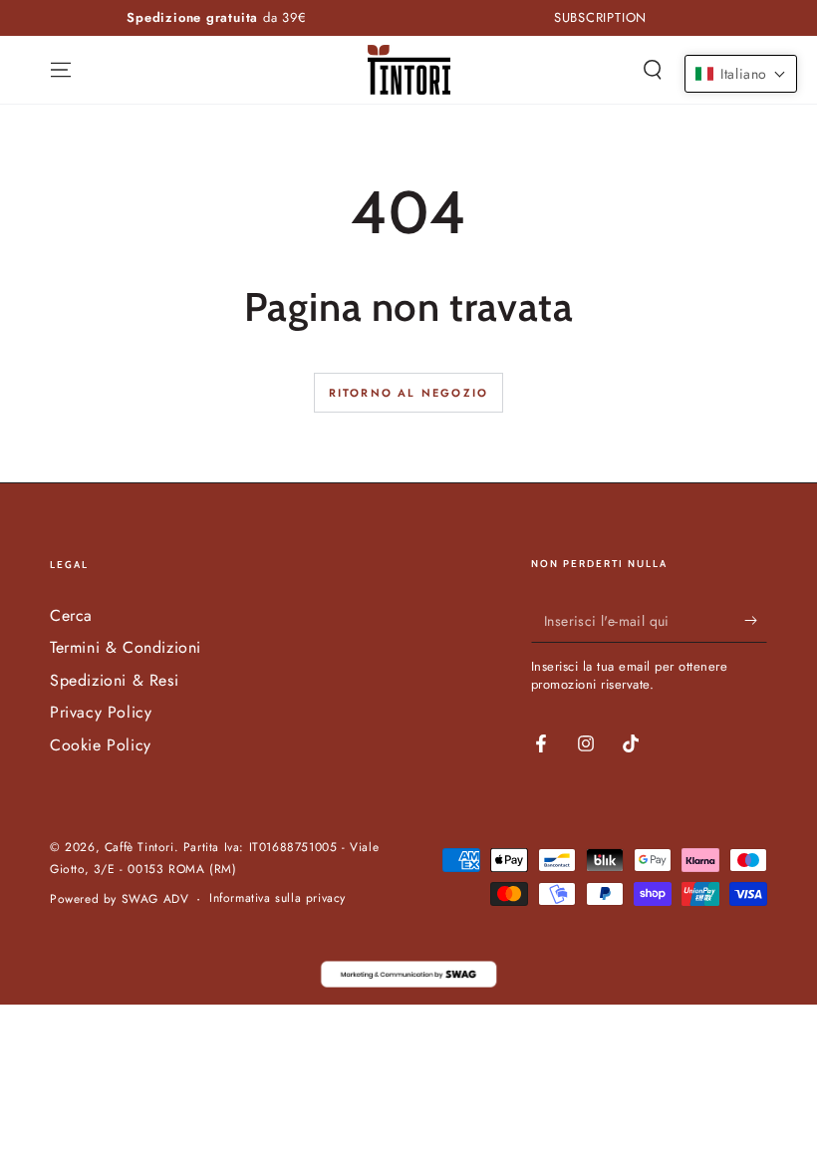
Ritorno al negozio (409, 393)
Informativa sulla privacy (277, 898)
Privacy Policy (100, 712)
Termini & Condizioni (125, 647)
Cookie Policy (100, 745)
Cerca (71, 615)
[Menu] (61, 70)
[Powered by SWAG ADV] (408, 974)
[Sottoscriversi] (755, 620)
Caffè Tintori (139, 847)
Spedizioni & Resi (114, 680)
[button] (653, 70)
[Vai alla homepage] (409, 70)
